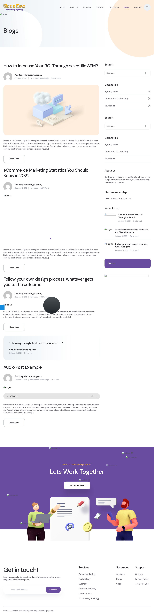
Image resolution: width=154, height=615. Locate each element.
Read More (14, 159)
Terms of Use (142, 583)
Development (85, 593)
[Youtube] (143, 555)
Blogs (126, 7)
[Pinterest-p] (64, 555)
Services (87, 7)
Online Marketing (87, 574)
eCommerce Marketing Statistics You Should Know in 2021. (45, 172)
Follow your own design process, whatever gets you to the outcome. (48, 281)
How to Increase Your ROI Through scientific (130, 216)
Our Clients (114, 7)
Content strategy (87, 588)
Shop (119, 583)
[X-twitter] (37, 555)
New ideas (34, 188)
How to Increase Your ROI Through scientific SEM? (50, 65)
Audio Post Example (22, 367)
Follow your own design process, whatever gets (131, 245)
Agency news (111, 91)
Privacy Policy (142, 579)
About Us (74, 7)
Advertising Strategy (89, 598)
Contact (138, 7)
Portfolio (99, 7)
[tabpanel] (51, 220)
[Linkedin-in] (90, 555)
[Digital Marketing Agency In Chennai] (14, 7)
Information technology (39, 78)
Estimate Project (77, 485)
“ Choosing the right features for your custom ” (36, 343)
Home (62, 7)
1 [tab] (50, 238)
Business (83, 583)
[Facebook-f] (11, 555)
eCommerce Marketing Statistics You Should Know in (131, 231)
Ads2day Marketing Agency (42, 610)
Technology (85, 579)
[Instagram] (116, 555)
